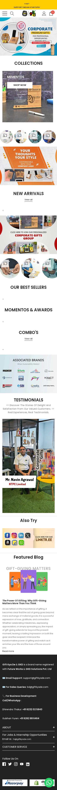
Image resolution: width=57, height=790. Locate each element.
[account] (44, 13)
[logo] (28, 13)
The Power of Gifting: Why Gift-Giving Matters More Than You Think (24, 602)
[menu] (4, 13)
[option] (6, 136)
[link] (28, 36)
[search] (12, 13)
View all (28, 199)
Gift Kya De (7, 656)
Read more (8, 651)
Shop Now (19, 85)
